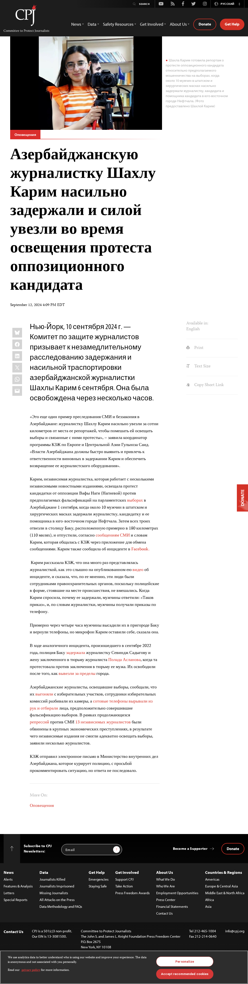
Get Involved (127, 872)
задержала (75, 653)
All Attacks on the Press (57, 899)
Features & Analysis (18, 886)
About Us (164, 872)
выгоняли (44, 694)
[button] (239, 4)
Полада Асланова (124, 660)
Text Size (201, 366)
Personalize (184, 961)
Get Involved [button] (151, 24)
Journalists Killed (52, 879)
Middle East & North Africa (224, 893)
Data (43, 872)
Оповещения (25, 134)
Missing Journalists (53, 893)
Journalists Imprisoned (56, 886)
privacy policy (31, 970)
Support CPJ (124, 879)
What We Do (165, 879)
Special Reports (15, 899)
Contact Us (164, 913)
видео (137, 570)
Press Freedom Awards (132, 893)
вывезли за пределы (77, 674)
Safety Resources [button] (118, 24)
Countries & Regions (223, 872)
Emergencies (98, 879)
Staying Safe (98, 886)
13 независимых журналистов (103, 722)
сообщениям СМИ (113, 535)
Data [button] (92, 24)
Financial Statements (172, 906)
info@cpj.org (234, 931)
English (193, 329)
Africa (209, 899)
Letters (9, 893)
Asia (208, 906)
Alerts (8, 879)
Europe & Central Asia (221, 886)
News (9, 872)
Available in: (197, 323)
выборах (135, 500)
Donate (205, 24)
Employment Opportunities (177, 893)
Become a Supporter (190, 848)
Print (198, 348)
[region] (124, 967)
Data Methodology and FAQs (60, 906)
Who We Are (165, 886)
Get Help (232, 24)
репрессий (39, 722)
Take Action (124, 886)
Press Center (165, 899)
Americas (212, 879)
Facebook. (140, 549)
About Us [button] (178, 24)
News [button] (76, 24)
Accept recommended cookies (184, 974)
